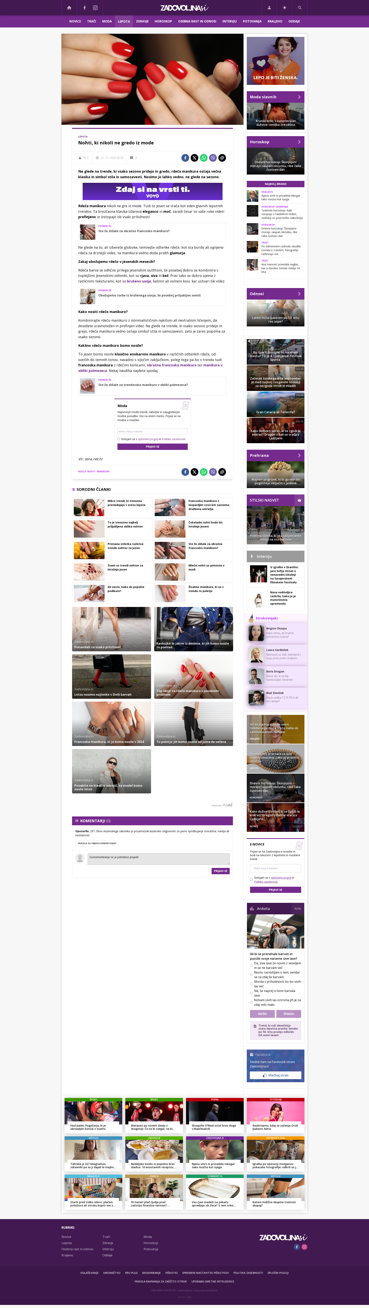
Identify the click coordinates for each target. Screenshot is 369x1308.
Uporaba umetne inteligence (212, 1281)
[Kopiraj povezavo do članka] (222, 158)
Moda (107, 21)
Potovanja (252, 21)
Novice (75, 21)
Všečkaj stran (278, 1075)
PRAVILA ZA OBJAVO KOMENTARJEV (97, 843)
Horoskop (163, 21)
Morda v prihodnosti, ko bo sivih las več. (277, 983)
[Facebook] (84, 7)
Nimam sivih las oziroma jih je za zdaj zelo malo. (277, 1002)
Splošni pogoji (278, 1273)
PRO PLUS (131, 1273)
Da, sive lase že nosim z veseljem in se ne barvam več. (277, 965)
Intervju (230, 21)
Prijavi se (152, 446)
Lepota (124, 21)
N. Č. (86, 158)
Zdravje (142, 21)
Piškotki (171, 1273)
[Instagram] (95, 7)
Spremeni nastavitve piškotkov (205, 1273)
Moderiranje (151, 1273)
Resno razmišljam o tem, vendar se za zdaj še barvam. (277, 974)
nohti (91, 471)
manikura (103, 471)
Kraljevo (275, 21)
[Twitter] (194, 158)
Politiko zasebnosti (173, 439)
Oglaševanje (89, 1273)
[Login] (269, 7)
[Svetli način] (284, 7)
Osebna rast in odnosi (197, 21)
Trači (91, 21)
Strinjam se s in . (153, 439)
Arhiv (297, 908)
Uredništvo (112, 1273)
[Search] (299, 7)
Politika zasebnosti (248, 1273)
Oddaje (294, 21)
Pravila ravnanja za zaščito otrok (161, 1281)
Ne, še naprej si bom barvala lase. (274, 993)
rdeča (82, 471)
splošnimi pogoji (148, 439)
